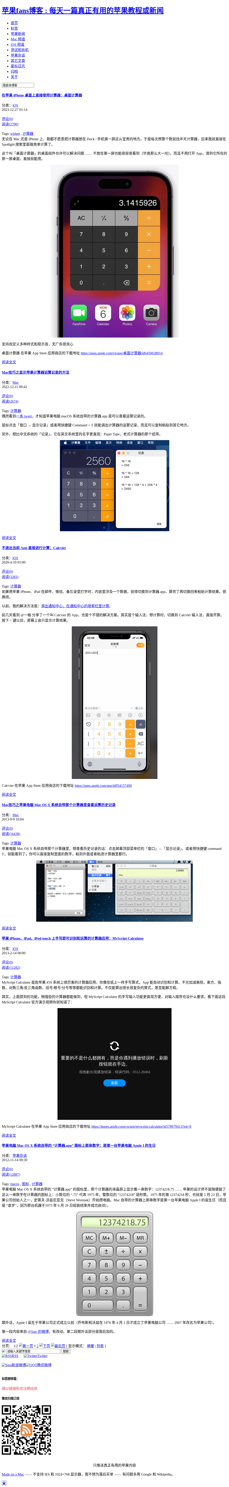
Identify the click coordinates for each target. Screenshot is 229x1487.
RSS (15, 1356)
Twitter (42, 1356)
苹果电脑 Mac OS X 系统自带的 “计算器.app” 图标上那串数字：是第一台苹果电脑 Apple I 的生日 (79, 1145)
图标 (25, 1184)
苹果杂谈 (20, 1156)
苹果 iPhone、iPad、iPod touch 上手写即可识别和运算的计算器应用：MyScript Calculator (73, 938)
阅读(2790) (10, 124)
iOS (15, 105)
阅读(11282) (11, 967)
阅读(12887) (11, 1174)
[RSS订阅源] (3, 1351)
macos (14, 1184)
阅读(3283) (10, 577)
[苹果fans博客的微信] (26, 1453)
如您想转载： (10, 1378)
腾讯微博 (44, 1365)
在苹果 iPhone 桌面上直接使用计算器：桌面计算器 (42, 95)
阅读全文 (9, 362)
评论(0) (7, 119)
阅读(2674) (10, 401)
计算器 (28, 134)
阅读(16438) (11, 834)
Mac (16, 382)
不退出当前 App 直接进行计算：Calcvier (34, 548)
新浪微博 (19, 1365)
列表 (100, 1346)
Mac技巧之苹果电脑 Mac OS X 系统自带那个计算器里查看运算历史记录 (59, 805)
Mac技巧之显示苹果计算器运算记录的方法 (35, 372)
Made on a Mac (13, 1474)
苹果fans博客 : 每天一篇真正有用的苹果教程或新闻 (83, 11)
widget (15, 134)
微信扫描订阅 (10, 1398)
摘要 (90, 1346)
